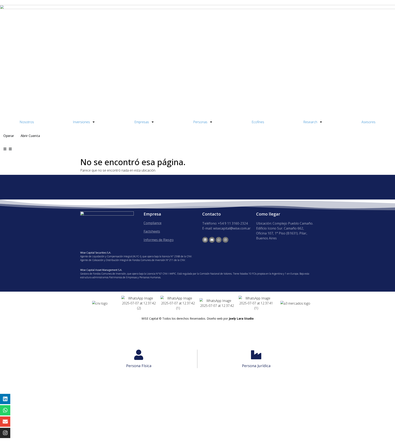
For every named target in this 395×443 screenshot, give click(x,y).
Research (310, 122)
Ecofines (258, 122)
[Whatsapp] (219, 240)
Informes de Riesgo (159, 240)
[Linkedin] (205, 240)
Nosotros (27, 122)
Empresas (141, 122)
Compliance (152, 223)
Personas (200, 122)
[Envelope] (212, 240)
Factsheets (152, 231)
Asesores (368, 122)
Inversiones (81, 122)
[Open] (10, 148)
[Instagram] (225, 240)
